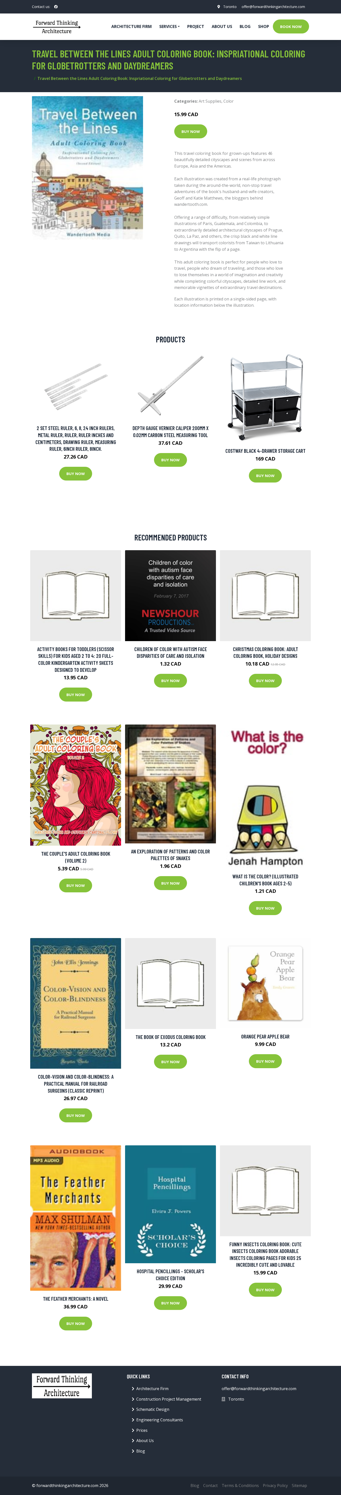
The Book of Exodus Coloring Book (171, 1037)
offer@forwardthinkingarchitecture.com (273, 6)
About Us (222, 26)
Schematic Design (152, 1409)
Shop (263, 26)
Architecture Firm (152, 1388)
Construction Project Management (168, 1399)
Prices (142, 1430)
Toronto (230, 6)
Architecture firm (131, 26)
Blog (245, 26)
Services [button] (168, 26)
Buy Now (190, 131)
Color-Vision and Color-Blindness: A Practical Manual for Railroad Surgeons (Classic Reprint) (76, 1083)
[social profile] (56, 6)
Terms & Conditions (240, 1485)
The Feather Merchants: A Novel (75, 1298)
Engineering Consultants (159, 1420)
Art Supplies (210, 101)
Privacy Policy (275, 1485)
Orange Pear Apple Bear (265, 1036)
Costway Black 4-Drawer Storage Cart (265, 451)
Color (228, 101)
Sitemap (299, 1485)
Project (195, 26)
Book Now (291, 26)
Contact (210, 1485)
